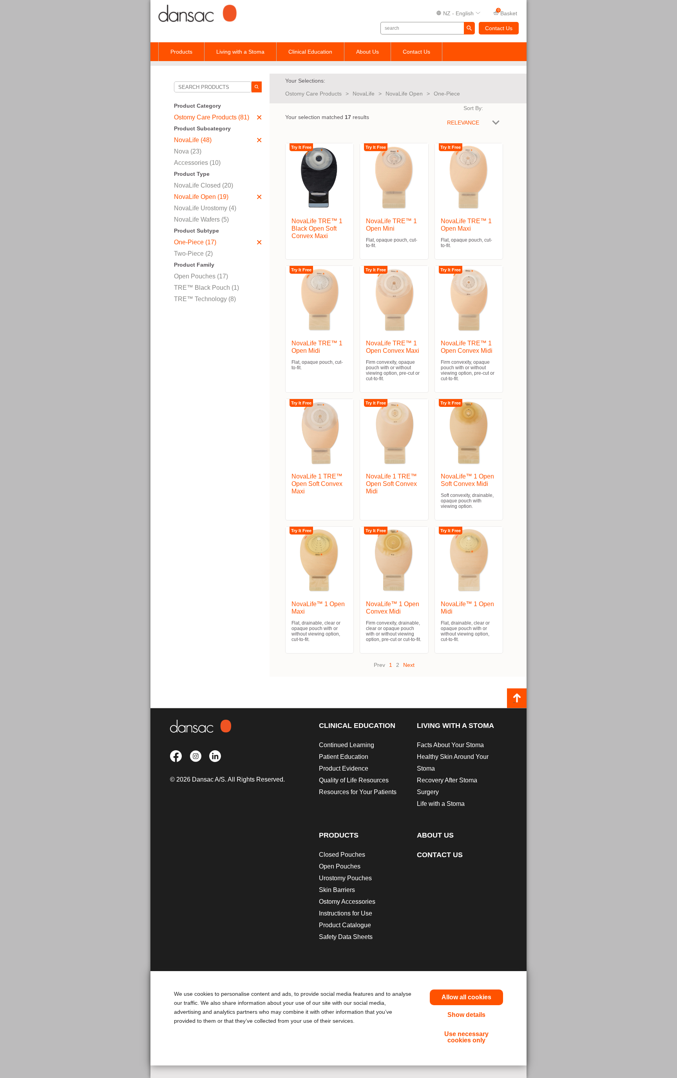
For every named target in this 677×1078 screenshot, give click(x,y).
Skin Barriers (337, 890)
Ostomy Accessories (347, 901)
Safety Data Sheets (346, 937)
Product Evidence (343, 768)
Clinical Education (310, 52)
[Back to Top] (517, 698)
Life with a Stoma (441, 803)
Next (409, 665)
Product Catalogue (345, 925)
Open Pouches (339, 866)
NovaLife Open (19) (201, 196)
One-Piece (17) (195, 242)
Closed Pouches (342, 854)
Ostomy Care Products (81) (211, 117)
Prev (379, 665)
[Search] (257, 86)
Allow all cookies (466, 997)
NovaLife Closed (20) (203, 185)
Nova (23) (187, 151)
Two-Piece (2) (193, 253)
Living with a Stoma (240, 52)
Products (181, 52)
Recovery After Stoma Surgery (447, 786)
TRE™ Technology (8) (205, 299)
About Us (367, 52)
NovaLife (364, 93)
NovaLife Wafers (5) (201, 219)
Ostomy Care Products (313, 93)
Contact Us (498, 28)
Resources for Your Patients (357, 792)
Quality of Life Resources (354, 780)
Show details (466, 1014)
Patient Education (343, 756)
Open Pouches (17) (201, 276)
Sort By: (473, 108)
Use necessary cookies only (466, 1037)
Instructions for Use (345, 913)
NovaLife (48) (193, 140)
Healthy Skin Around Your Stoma (453, 762)
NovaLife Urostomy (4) (205, 208)
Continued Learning (346, 745)
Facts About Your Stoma (450, 745)
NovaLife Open (404, 93)
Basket (508, 12)
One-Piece (447, 93)
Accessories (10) (197, 162)
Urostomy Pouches (345, 878)
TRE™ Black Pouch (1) (206, 287)
